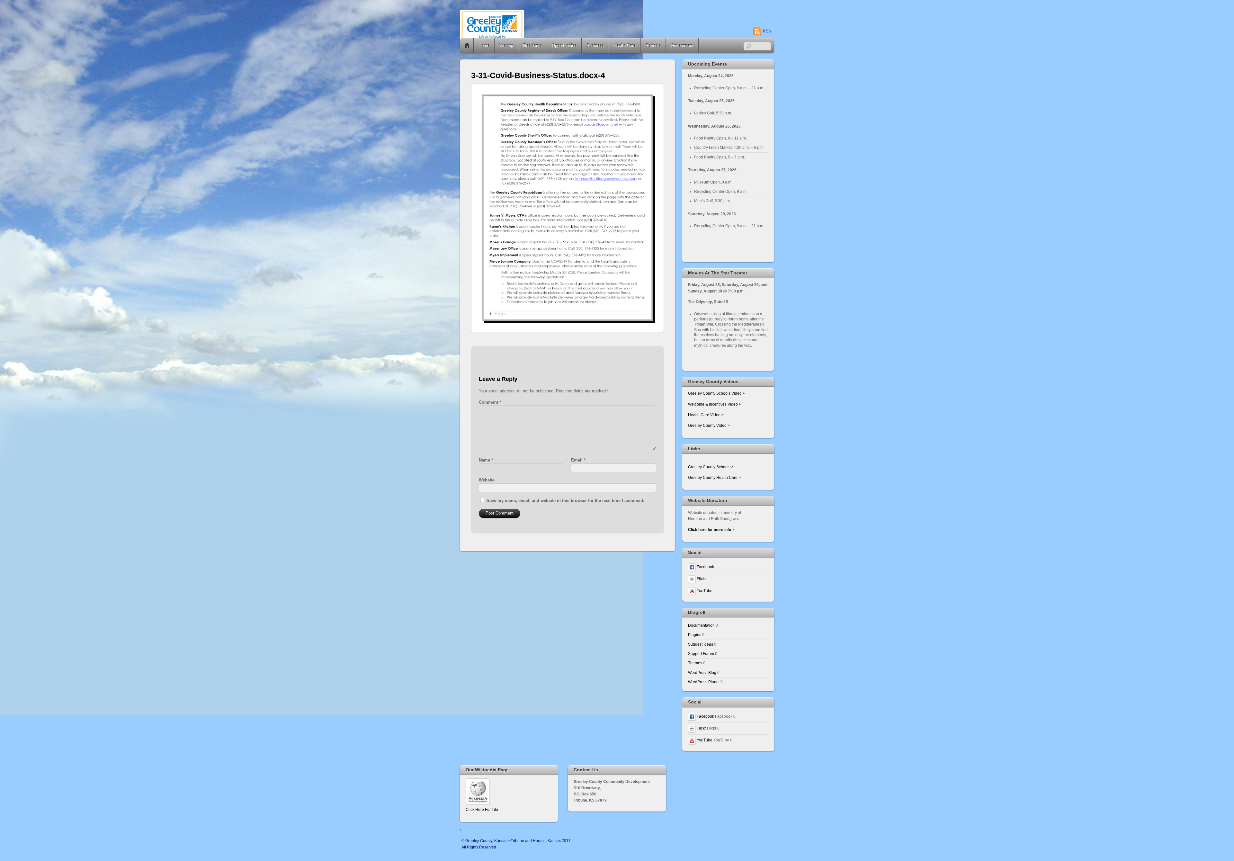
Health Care (625, 45)
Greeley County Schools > (711, 467)
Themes (695, 663)
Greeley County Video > (709, 425)
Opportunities (564, 45)
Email (578, 460)
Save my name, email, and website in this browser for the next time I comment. (565, 500)
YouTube (704, 590)
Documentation (701, 625)
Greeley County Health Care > (714, 477)
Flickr (701, 579)
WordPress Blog (702, 672)
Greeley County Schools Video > (716, 393)
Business (595, 45)
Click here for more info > (711, 529)
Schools (653, 45)
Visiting (506, 45)
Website (487, 480)
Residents (532, 45)
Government (682, 45)
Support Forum (701, 653)
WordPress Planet (704, 682)
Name (486, 460)
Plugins (694, 634)
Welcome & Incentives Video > (714, 404)
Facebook (705, 567)
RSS (767, 31)
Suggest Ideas (700, 644)
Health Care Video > (706, 415)
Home (467, 45)
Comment (490, 402)
